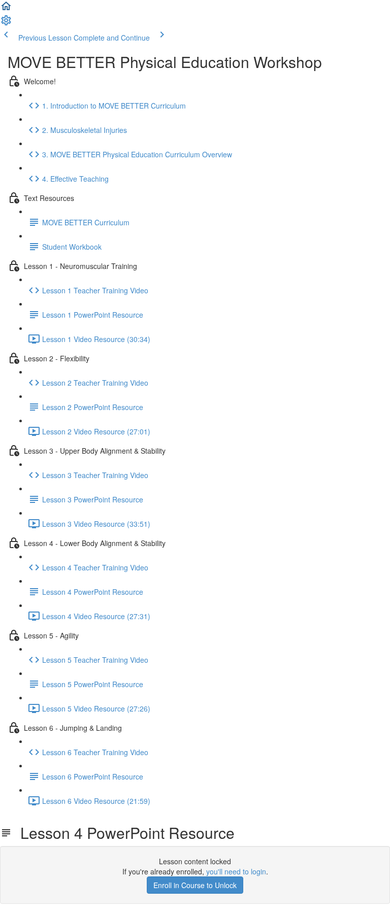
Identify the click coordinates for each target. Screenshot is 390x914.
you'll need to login (236, 871)
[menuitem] (6, 23)
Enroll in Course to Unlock (195, 885)
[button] (6, 9)
